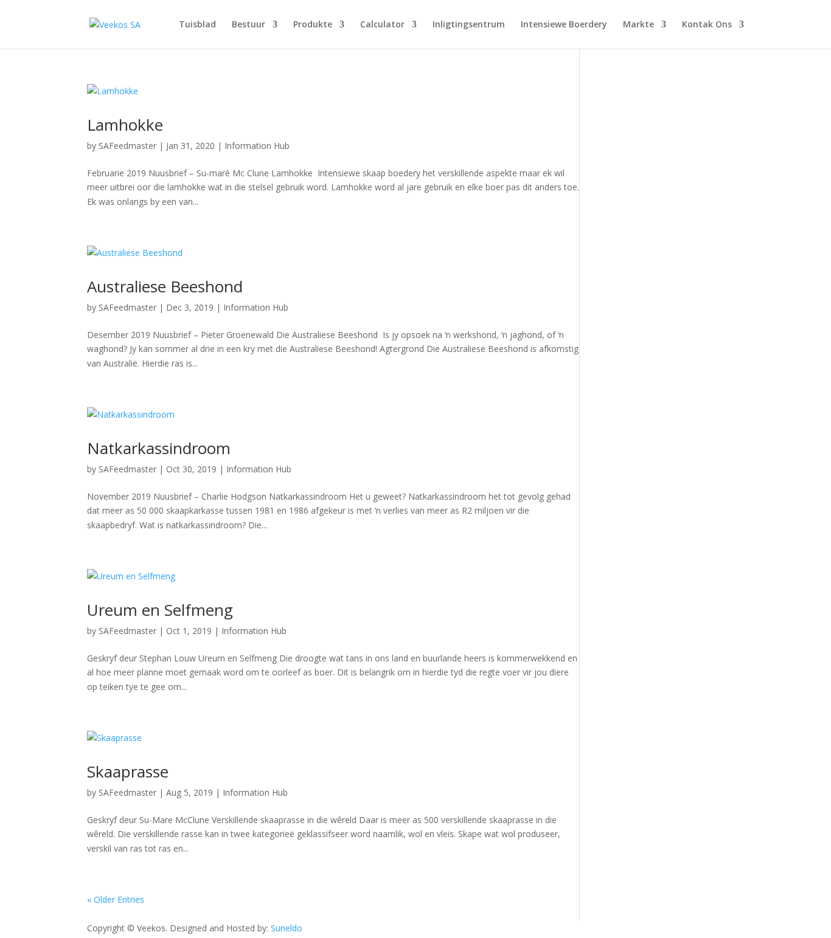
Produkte (312, 25)
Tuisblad (197, 25)
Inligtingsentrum (469, 25)
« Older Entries (115, 899)
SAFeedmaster (127, 145)
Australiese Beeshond (165, 286)
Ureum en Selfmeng (160, 610)
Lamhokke (125, 125)
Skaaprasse (128, 771)
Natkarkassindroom (159, 448)
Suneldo (286, 928)
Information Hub (257, 145)
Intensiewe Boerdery (564, 25)
